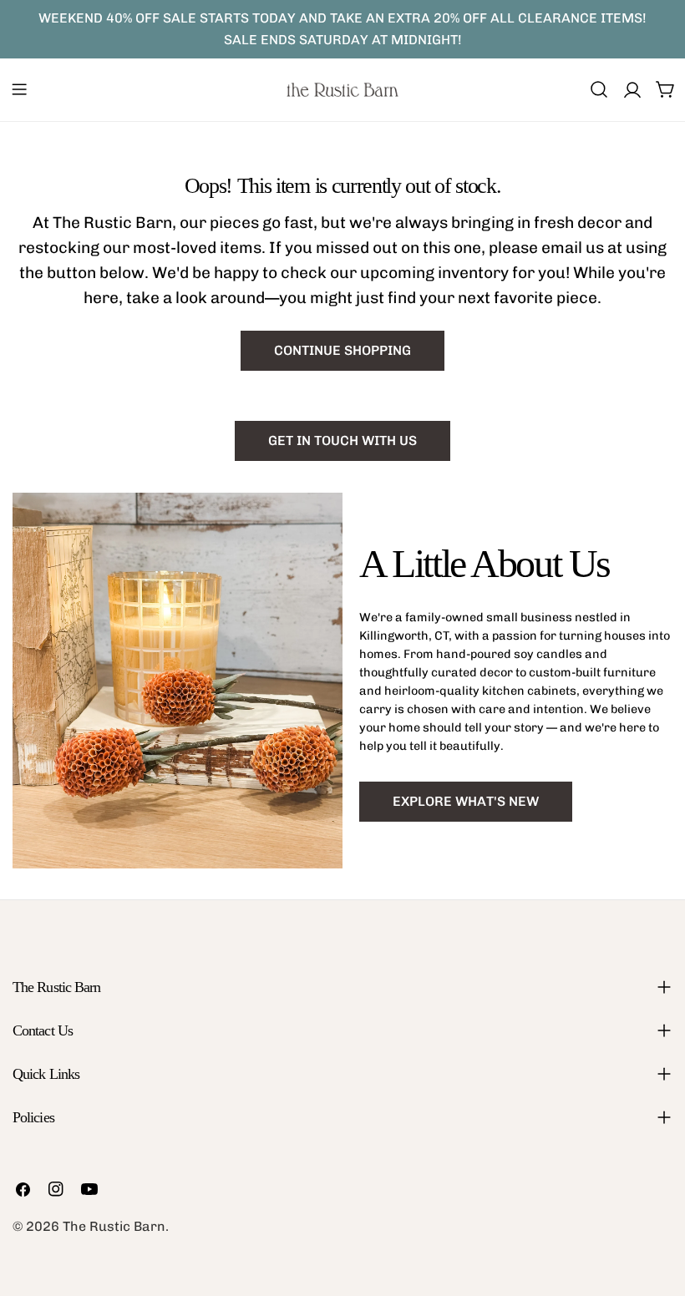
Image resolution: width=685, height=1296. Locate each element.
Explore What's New (466, 801)
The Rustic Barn (114, 1226)
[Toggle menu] (19, 89)
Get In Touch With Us (342, 440)
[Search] (599, 89)
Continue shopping (342, 350)
